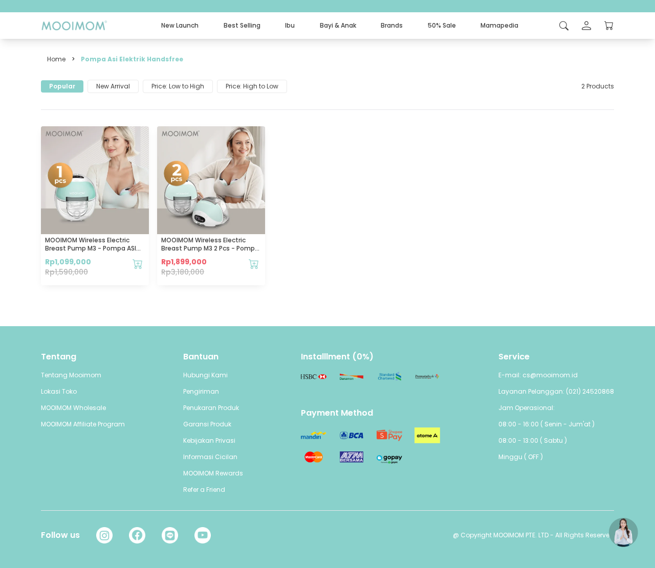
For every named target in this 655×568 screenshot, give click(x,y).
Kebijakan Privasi (209, 440)
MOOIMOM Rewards (213, 473)
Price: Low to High (177, 86)
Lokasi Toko (59, 391)
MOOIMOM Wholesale (73, 407)
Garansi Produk (207, 424)
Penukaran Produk (211, 407)
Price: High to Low (252, 86)
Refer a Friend (204, 489)
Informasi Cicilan (210, 456)
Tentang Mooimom (71, 375)
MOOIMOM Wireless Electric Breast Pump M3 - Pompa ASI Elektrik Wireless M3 (90, 248)
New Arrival (113, 86)
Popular (62, 86)
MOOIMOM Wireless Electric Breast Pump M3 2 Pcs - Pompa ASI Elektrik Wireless (210, 248)
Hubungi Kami (205, 375)
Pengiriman (201, 391)
